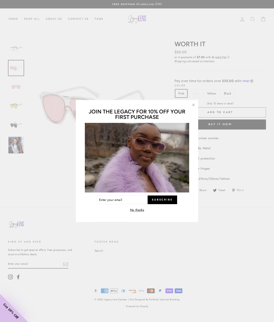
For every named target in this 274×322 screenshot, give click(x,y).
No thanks (137, 210)
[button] (14, 308)
